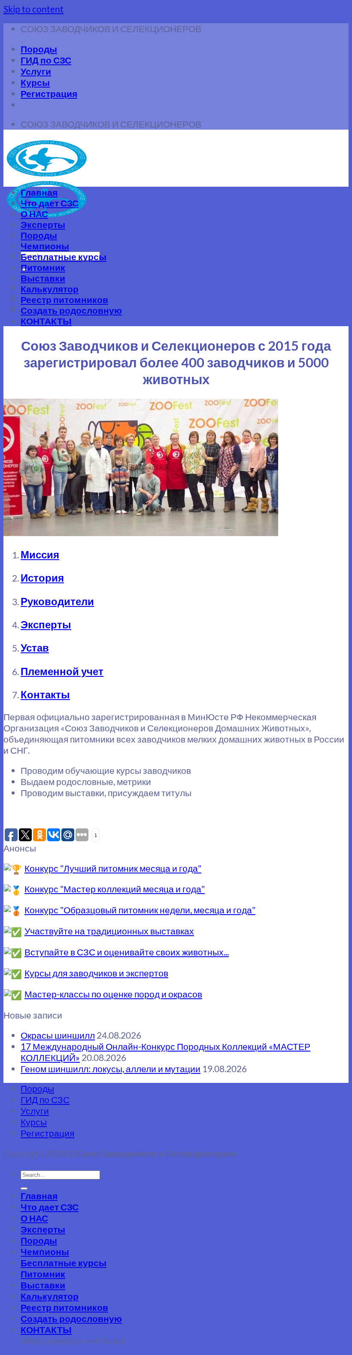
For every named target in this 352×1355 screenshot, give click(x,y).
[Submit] (24, 1188)
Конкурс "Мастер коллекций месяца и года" (114, 888)
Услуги (36, 71)
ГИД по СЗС (46, 60)
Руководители (57, 601)
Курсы (35, 82)
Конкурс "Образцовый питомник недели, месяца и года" (139, 909)
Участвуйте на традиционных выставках (109, 930)
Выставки (43, 278)
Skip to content (33, 8)
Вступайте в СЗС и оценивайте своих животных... (126, 951)
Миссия (40, 554)
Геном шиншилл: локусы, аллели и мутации (110, 1068)
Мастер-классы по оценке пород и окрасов (113, 993)
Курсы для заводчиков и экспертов (96, 972)
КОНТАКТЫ (46, 320)
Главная (39, 192)
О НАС (34, 213)
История (42, 577)
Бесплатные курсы (63, 256)
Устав (35, 647)
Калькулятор (50, 288)
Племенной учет (62, 671)
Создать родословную (71, 310)
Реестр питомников (64, 299)
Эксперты (43, 224)
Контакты (45, 694)
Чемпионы (45, 245)
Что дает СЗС (50, 202)
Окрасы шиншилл (58, 1035)
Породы (39, 48)
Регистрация (49, 93)
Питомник (43, 267)
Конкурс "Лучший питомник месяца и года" (112, 868)
